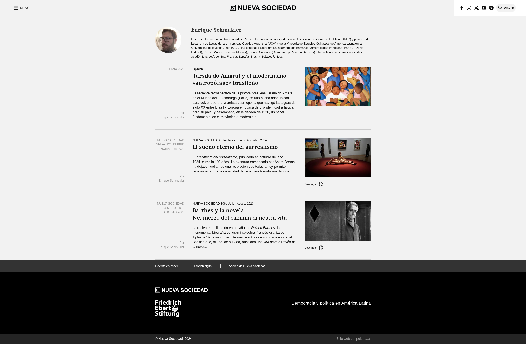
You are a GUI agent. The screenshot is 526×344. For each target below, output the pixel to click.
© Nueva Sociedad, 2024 (173, 339)
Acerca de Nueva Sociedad (247, 266)
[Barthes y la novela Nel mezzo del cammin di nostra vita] (338, 221)
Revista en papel (166, 266)
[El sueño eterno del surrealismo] (338, 157)
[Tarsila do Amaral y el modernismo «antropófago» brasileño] (338, 86)
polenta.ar (363, 339)
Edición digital (203, 266)
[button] (21, 8)
